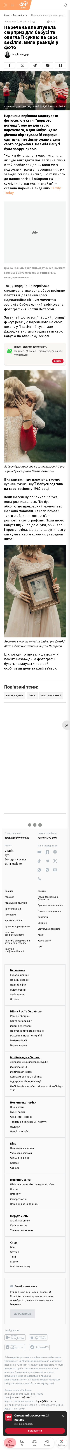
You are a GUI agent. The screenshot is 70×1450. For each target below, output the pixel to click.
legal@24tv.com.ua (46, 1401)
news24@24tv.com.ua (16, 837)
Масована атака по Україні (26, 1035)
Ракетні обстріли (20, 1016)
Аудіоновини (17, 994)
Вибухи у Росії (18, 1040)
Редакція (9, 897)
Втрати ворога (18, 1045)
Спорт (14, 1242)
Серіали (15, 1167)
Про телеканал (12, 909)
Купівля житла (18, 1225)
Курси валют (17, 1112)
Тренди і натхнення (21, 1230)
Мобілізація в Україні (25, 1057)
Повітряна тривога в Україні (27, 1030)
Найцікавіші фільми (22, 1148)
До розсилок (22, 1314)
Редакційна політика (15, 903)
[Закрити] (63, 1415)
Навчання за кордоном (24, 1203)
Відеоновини (18, 989)
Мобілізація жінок (21, 1071)
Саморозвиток (18, 1198)
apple (39, 1337)
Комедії (14, 1162)
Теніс (13, 1256)
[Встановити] (35, 1423)
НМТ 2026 (15, 1194)
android (14, 1337)
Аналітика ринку (20, 1220)
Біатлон (14, 1261)
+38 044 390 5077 (47, 837)
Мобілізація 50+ (19, 1066)
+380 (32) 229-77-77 (25, 1397)
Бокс (13, 1247)
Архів (40, 935)
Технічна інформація (49, 911)
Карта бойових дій (21, 1020)
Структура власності (49, 929)
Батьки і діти (20, 15)
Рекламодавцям (13, 921)
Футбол (14, 1251)
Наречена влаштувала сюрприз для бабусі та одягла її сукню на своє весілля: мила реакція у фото (48, 15)
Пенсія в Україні (19, 1131)
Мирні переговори (21, 1025)
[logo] (23, 5)
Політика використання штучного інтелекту (17, 942)
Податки (15, 1126)
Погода (14, 999)
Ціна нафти (17, 1107)
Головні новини (19, 975)
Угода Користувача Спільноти (48, 898)
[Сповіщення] (65, 5)
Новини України (19, 979)
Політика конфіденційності (14, 933)
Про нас (8, 891)
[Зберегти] (60, 65)
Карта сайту (44, 941)
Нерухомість (19, 1216)
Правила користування (17, 926)
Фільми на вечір (19, 1157)
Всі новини (17, 970)
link (39, 852)
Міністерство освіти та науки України (32, 1184)
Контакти (43, 917)
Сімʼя (7, 15)
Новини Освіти (20, 1179)
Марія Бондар (20, 54)
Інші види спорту (20, 1266)
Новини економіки (23, 1102)
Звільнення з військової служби (29, 1062)
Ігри (40, 947)
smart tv (14, 1347)
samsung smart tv (39, 1347)
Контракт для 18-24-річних (25, 1076)
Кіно (13, 1143)
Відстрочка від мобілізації (25, 1081)
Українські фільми (21, 1153)
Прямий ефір (18, 984)
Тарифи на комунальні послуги (28, 1121)
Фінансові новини (21, 1116)
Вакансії (42, 923)
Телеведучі (10, 915)
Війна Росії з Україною (26, 1011)
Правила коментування (51, 905)
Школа (14, 1189)
